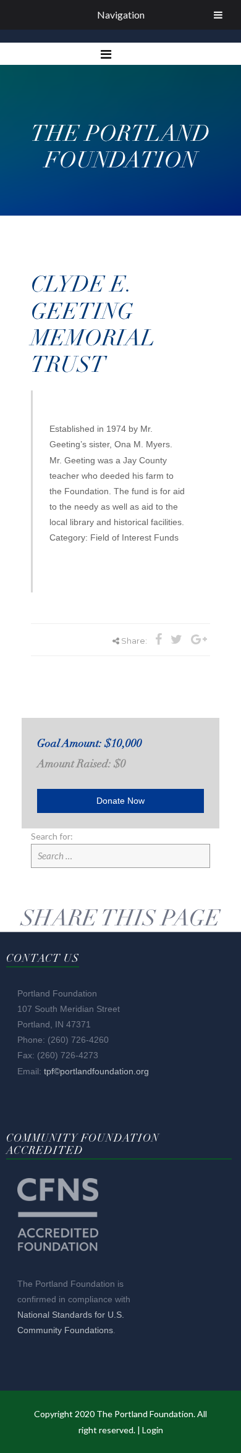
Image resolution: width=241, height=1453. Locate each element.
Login (152, 1430)
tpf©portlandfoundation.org (96, 1071)
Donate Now (120, 801)
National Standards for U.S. (70, 1315)
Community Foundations (65, 1330)
